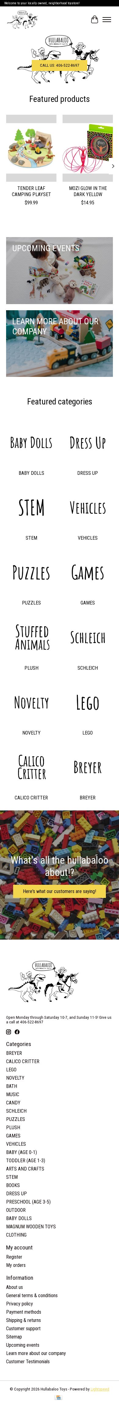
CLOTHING (16, 1235)
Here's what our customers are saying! (59, 891)
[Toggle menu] (107, 19)
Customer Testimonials (28, 1361)
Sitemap (14, 1337)
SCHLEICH (88, 668)
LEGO (87, 733)
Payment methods (23, 1312)
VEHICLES (88, 538)
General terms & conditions (32, 1295)
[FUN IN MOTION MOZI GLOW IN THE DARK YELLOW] (88, 148)
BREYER (88, 798)
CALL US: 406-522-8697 (59, 65)
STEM (31, 538)
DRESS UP (87, 473)
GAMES (88, 603)
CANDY (13, 1103)
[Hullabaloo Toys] (22, 19)
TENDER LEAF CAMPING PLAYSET (31, 191)
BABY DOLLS (31, 473)
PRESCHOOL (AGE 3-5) (28, 1202)
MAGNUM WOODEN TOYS (31, 1227)
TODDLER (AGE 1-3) (25, 1160)
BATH (11, 1086)
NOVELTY (31, 733)
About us (14, 1287)
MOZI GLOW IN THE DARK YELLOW (88, 191)
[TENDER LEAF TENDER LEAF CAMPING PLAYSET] (31, 148)
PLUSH (31, 668)
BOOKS (13, 1185)
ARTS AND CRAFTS (25, 1169)
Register (14, 1257)
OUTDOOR (16, 1210)
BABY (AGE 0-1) (21, 1152)
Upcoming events (22, 1345)
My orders (16, 1265)
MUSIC (12, 1094)
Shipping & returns (23, 1320)
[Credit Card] (58, 1398)
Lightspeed (100, 1389)
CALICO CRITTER (31, 798)
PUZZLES (31, 603)
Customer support (23, 1328)
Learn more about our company (36, 1353)
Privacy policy (19, 1304)
